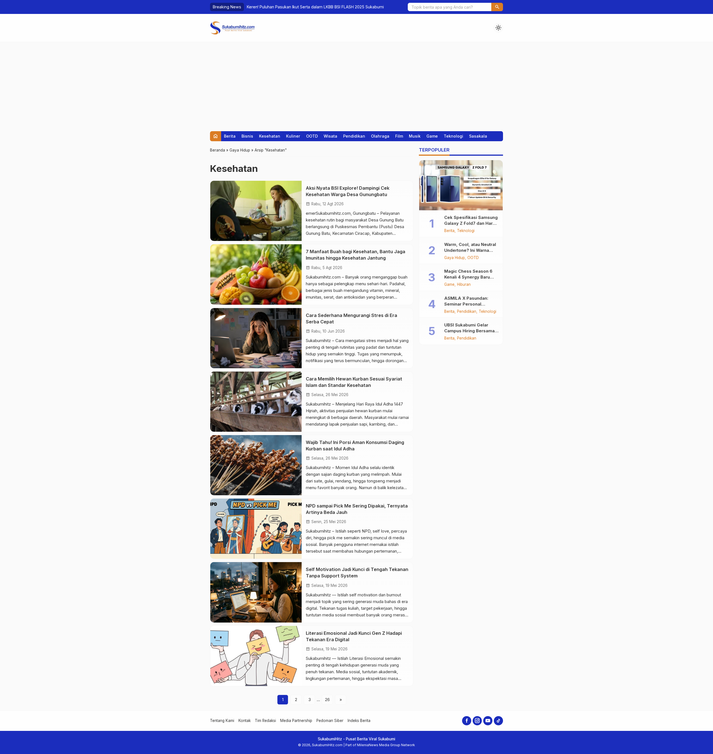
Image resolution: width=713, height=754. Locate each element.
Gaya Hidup (454, 258)
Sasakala (478, 136)
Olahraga (380, 136)
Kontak (244, 720)
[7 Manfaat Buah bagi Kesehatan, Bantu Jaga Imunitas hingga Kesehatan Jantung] (256, 274)
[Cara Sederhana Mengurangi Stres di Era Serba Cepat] (256, 338)
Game (432, 136)
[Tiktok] (498, 720)
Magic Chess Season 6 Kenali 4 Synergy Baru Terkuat (468, 277)
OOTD (312, 136)
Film (399, 136)
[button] (497, 7)
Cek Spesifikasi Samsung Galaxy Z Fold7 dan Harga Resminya (471, 223)
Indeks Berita (359, 720)
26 (327, 699)
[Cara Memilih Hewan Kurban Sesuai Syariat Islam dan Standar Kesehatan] (256, 402)
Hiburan (464, 285)
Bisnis (247, 136)
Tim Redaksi (265, 720)
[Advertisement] (356, 84)
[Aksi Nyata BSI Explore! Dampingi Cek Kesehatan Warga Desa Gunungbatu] (256, 211)
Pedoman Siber (329, 720)
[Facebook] (466, 720)
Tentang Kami (222, 720)
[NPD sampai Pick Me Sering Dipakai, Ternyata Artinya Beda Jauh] (256, 529)
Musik (415, 136)
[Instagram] (477, 720)
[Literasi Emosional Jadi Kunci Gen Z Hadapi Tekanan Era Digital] (256, 656)
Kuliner (293, 136)
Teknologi (453, 136)
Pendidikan (354, 136)
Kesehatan (269, 136)
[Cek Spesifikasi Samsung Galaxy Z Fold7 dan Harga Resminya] (461, 185)
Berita (230, 136)
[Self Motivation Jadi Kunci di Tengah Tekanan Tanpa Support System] (256, 592)
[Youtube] (487, 720)
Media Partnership (296, 720)
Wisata (330, 136)
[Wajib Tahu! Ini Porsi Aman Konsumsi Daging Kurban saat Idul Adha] (256, 465)
